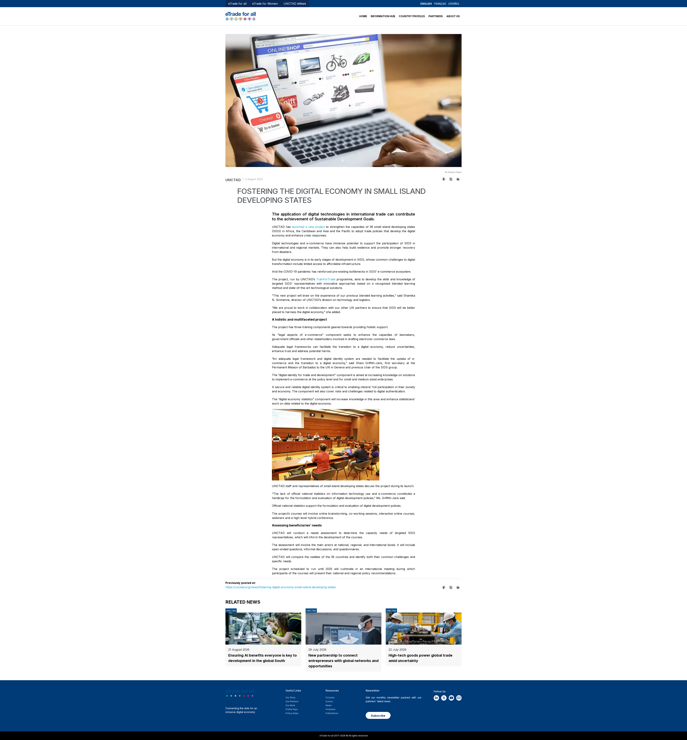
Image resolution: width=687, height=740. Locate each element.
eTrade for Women (265, 3)
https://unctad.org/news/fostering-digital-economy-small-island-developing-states (280, 587)
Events (329, 701)
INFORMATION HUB (383, 16)
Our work (290, 705)
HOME (363, 16)
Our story (290, 697)
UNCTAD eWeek (295, 3)
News (329, 705)
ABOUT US (453, 16)
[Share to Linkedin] (458, 179)
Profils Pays (292, 709)
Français (440, 3)
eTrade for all (237, 3)
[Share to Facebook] (443, 179)
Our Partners (292, 701)
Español (454, 3)
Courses (330, 697)
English (426, 3)
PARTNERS (435, 16)
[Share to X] (451, 179)
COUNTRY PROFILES (412, 16)
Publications (332, 713)
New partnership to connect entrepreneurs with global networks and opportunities (343, 660)
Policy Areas (292, 713)
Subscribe (378, 715)
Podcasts (330, 709)
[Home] (240, 16)
